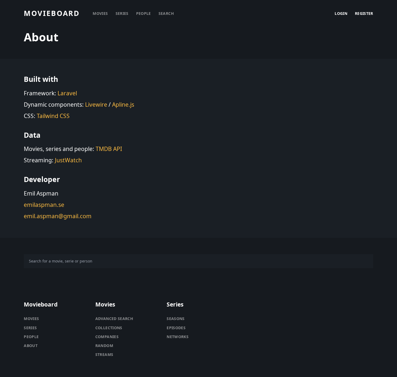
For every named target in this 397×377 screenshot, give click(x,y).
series (122, 13)
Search (166, 13)
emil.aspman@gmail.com (58, 216)
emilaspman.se (44, 204)
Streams (104, 354)
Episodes (176, 327)
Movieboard (51, 13)
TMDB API (109, 149)
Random (104, 345)
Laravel (67, 93)
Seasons (175, 318)
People (31, 336)
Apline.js (123, 104)
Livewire (96, 104)
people (143, 13)
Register (364, 13)
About (31, 345)
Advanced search (114, 318)
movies (100, 13)
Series (30, 327)
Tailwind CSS (53, 116)
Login (341, 13)
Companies (107, 336)
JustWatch (68, 160)
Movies (31, 318)
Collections (108, 327)
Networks (178, 336)
